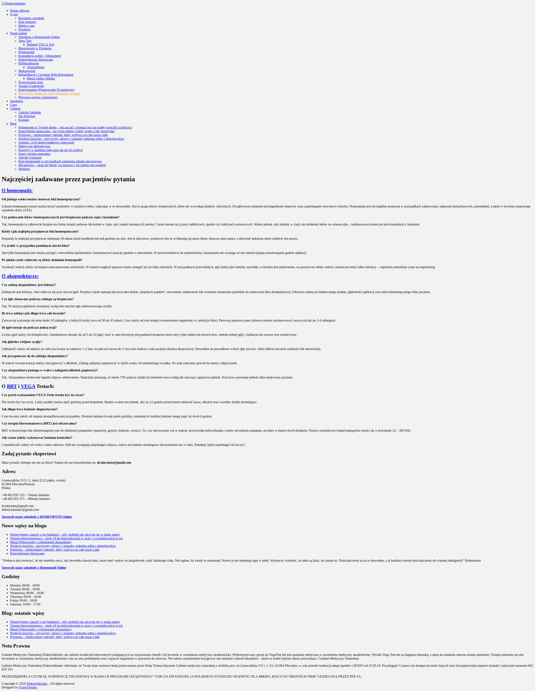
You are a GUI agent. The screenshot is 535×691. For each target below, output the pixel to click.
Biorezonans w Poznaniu (34, 48)
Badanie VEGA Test (40, 44)
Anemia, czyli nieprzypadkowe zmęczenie (46, 142)
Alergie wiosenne (30, 157)
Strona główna (19, 10)
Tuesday (16, 589)
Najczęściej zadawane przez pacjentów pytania (49, 93)
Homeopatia (26, 52)
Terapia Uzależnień (31, 86)
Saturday (16, 604)
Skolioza (24, 169)
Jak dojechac (26, 116)
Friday (14, 600)
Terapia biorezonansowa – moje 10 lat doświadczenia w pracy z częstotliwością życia (66, 538)
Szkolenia (16, 101)
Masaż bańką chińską (41, 78)
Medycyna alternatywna (34, 146)
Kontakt (23, 120)
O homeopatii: (17, 190)
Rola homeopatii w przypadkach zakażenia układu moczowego (60, 161)
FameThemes (28, 687)
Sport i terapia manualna (34, 154)
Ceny (13, 105)
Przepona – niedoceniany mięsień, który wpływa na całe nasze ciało (63, 135)
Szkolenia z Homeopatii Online (39, 37)
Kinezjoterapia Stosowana (35, 59)
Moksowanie (27, 71)
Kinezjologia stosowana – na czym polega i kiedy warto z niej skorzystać (66, 131)
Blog (13, 123)
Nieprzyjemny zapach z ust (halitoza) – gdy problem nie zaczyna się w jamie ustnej (65, 534)
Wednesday (18, 593)
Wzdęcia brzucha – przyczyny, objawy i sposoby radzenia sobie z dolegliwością (71, 138)
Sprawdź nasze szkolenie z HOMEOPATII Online (37, 517)
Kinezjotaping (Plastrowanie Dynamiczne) (46, 89)
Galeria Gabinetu (29, 112)
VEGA (28, 386)
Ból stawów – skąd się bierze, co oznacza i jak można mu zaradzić (62, 165)
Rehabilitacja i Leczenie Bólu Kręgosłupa (45, 74)
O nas (14, 14)
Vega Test (24, 40)
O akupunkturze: (20, 276)
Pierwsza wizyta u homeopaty (38, 97)
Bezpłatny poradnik (31, 18)
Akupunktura (35, 67)
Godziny (11, 576)
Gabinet (15, 108)
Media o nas (26, 25)
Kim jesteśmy (27, 22)
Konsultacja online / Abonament (39, 56)
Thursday (16, 596)
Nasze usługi (18, 33)
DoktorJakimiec (37, 683)
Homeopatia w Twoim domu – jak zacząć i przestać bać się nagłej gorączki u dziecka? (75, 127)
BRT (12, 386)
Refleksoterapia (28, 63)
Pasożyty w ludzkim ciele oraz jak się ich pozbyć (50, 150)
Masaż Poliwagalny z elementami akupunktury (41, 542)
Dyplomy (24, 29)
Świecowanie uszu (30, 82)
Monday (16, 585)
